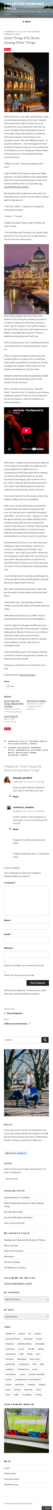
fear (38, 1354)
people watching (36, 1374)
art (30, 1333)
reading (31, 1384)
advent (21, 1333)
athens (12, 748)
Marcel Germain (27, 675)
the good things (18, 744)
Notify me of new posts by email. (19, 975)
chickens (10, 1344)
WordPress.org (11, 1484)
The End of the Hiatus (36, 701)
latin (42, 1364)
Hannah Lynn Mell (22, 778)
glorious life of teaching (23, 741)
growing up (22, 750)
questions (19, 1384)
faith (21, 1354)
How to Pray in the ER (14, 1223)
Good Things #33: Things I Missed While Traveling (14, 703)
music (43, 741)
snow (8, 1389)
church (21, 1349)
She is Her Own (11, 1245)
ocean (22, 1374)
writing (38, 1394)
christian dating (24, 1344)
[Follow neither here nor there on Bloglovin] (16, 1154)
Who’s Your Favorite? (14, 1251)
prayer (9, 1384)
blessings (24, 748)
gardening (10, 1364)
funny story (35, 1359)
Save (8, 49)
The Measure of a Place (15, 1267)
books (39, 1339)
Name (8, 920)
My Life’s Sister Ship (13, 1212)
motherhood (23, 1369)
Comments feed (11, 1479)
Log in (7, 1468)
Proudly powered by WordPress (18, 1503)
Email (7, 934)
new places (22, 753)
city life (31, 1349)
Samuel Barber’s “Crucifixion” (17, 1197)
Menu (28, 21)
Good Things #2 (11, 716)
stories (17, 1389)
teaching (13, 755)
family (29, 1354)
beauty (38, 1333)
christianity (40, 1344)
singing (41, 1384)
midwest (10, 1369)
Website (8, 948)
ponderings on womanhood (28, 1379)
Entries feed (9, 1473)
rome (33, 753)
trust (8, 1394)
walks (16, 1394)
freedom (10, 1359)
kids (45, 750)
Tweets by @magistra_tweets (18, 1283)
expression (11, 1354)
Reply (15, 796)
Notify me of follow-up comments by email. (24, 965)
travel (33, 744)
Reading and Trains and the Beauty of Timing (24, 1240)
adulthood (10, 1333)
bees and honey (13, 1339)
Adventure (9, 1256)
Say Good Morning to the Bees (18, 1217)
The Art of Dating (12, 1262)
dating (41, 1349)
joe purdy (36, 750)
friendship (21, 1359)
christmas (10, 1349)
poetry (9, 1379)
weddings (27, 1394)
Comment (10, 883)
